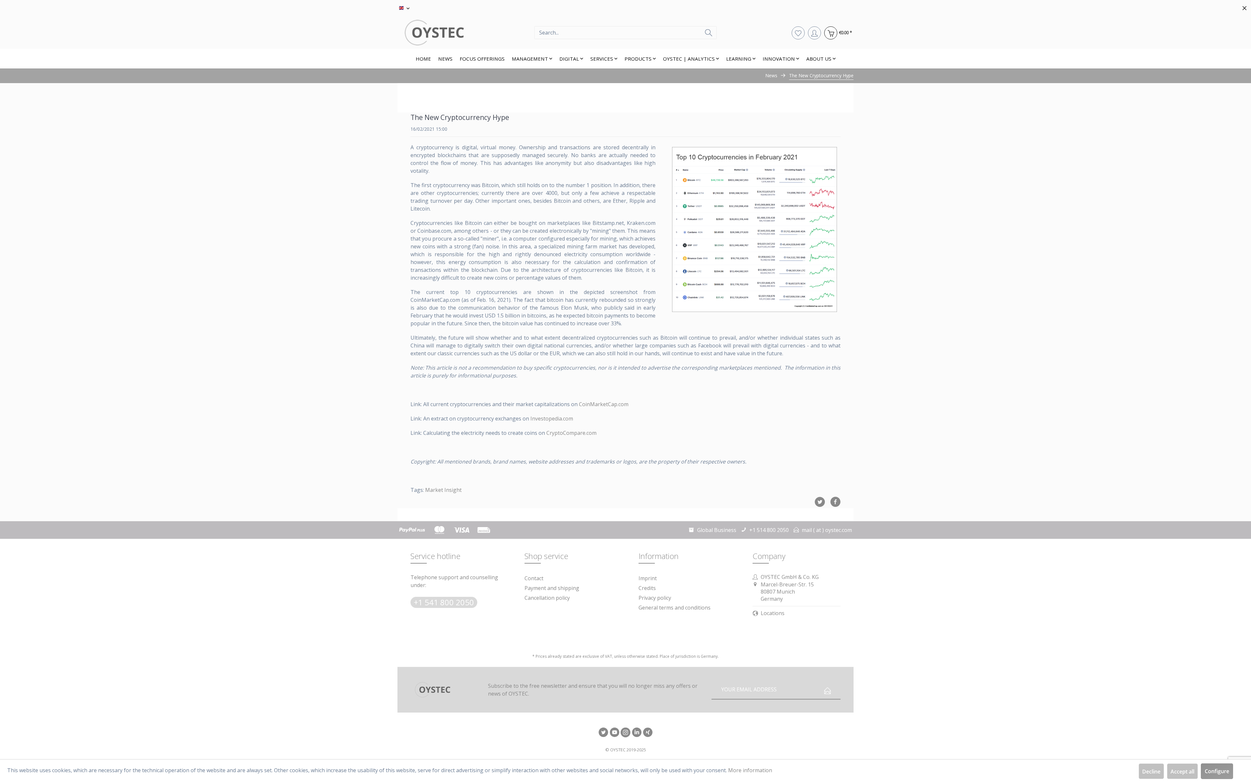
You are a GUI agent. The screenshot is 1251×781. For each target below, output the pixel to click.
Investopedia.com (551, 418)
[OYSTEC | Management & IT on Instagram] (625, 733)
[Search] (708, 32)
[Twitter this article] (822, 502)
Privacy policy (655, 597)
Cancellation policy (547, 597)
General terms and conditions (675, 607)
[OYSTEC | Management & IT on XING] (648, 733)
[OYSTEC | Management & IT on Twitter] (603, 733)
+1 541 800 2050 (444, 602)
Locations (772, 613)
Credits (647, 588)
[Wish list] (798, 32)
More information (750, 770)
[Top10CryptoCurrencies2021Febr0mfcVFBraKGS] (755, 229)
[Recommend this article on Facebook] (835, 502)
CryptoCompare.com (571, 432)
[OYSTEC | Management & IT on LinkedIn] (636, 733)
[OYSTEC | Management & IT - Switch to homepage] (465, 32)
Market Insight (443, 490)
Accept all (1182, 771)
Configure (1217, 771)
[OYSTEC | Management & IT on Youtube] (614, 733)
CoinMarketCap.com (603, 404)
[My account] (814, 32)
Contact (534, 578)
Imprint (648, 578)
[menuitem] (625, 32)
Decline (1151, 771)
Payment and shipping (552, 588)
